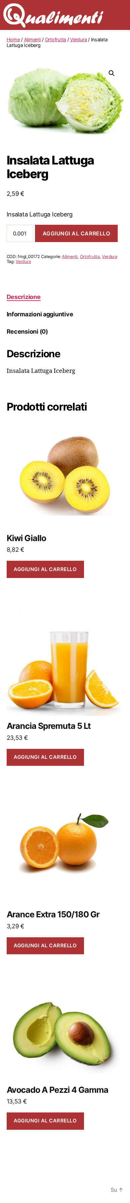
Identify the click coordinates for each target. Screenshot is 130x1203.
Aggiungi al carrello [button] (45, 569)
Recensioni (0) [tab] (27, 331)
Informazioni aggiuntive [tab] (40, 314)
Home (13, 39)
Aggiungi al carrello (76, 233)
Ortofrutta (55, 39)
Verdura (78, 39)
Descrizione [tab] (24, 296)
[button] (112, 73)
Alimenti (32, 39)
